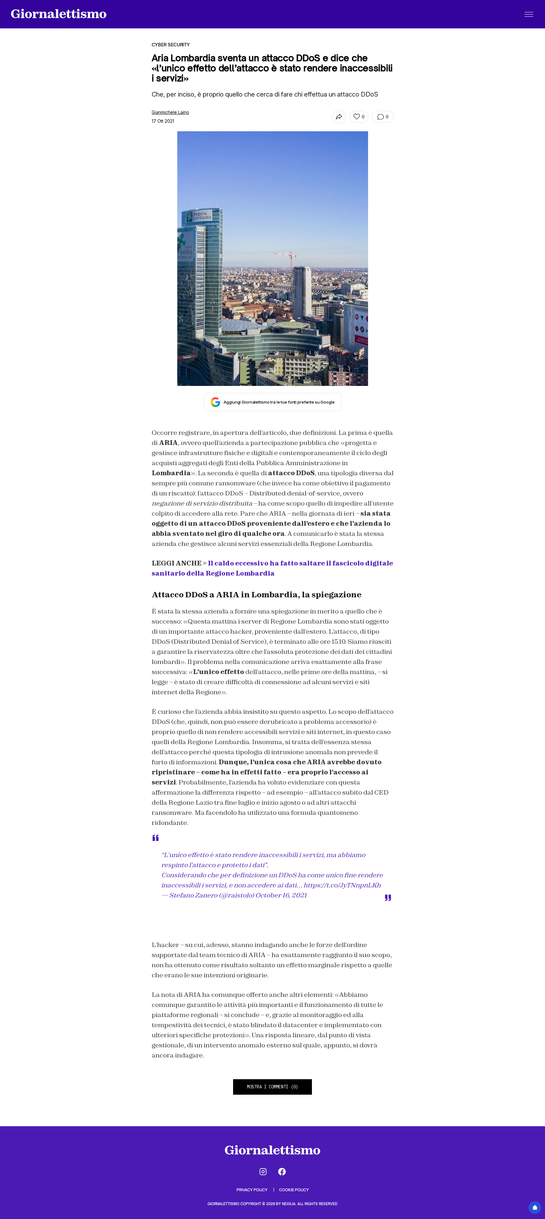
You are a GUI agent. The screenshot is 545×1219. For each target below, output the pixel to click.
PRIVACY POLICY (252, 1189)
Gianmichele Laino (170, 112)
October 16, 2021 (281, 895)
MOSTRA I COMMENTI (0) (272, 1087)
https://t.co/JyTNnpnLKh (342, 885)
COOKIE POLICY (294, 1189)
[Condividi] (339, 117)
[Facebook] (282, 1171)
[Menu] (529, 14)
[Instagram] (263, 1171)
